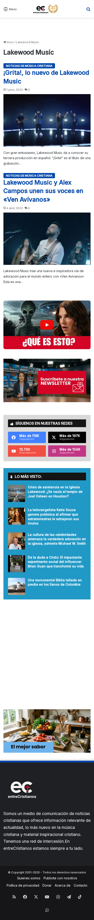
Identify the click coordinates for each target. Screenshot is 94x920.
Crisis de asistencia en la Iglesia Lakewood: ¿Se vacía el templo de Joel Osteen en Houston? (55, 491)
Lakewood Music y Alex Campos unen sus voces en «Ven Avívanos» (43, 191)
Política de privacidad (23, 885)
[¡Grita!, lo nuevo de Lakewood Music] (47, 120)
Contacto (80, 885)
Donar (47, 885)
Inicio (10, 42)
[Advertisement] (47, 29)
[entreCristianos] (21, 808)
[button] (47, 325)
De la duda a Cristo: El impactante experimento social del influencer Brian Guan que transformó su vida (56, 561)
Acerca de (62, 885)
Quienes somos (28, 878)
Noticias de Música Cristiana (29, 66)
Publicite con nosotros (60, 878)
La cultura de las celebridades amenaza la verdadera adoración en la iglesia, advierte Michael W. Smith (57, 539)
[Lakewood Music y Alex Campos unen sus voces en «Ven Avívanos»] (47, 239)
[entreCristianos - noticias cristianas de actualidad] (47, 9)
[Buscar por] (88, 10)
